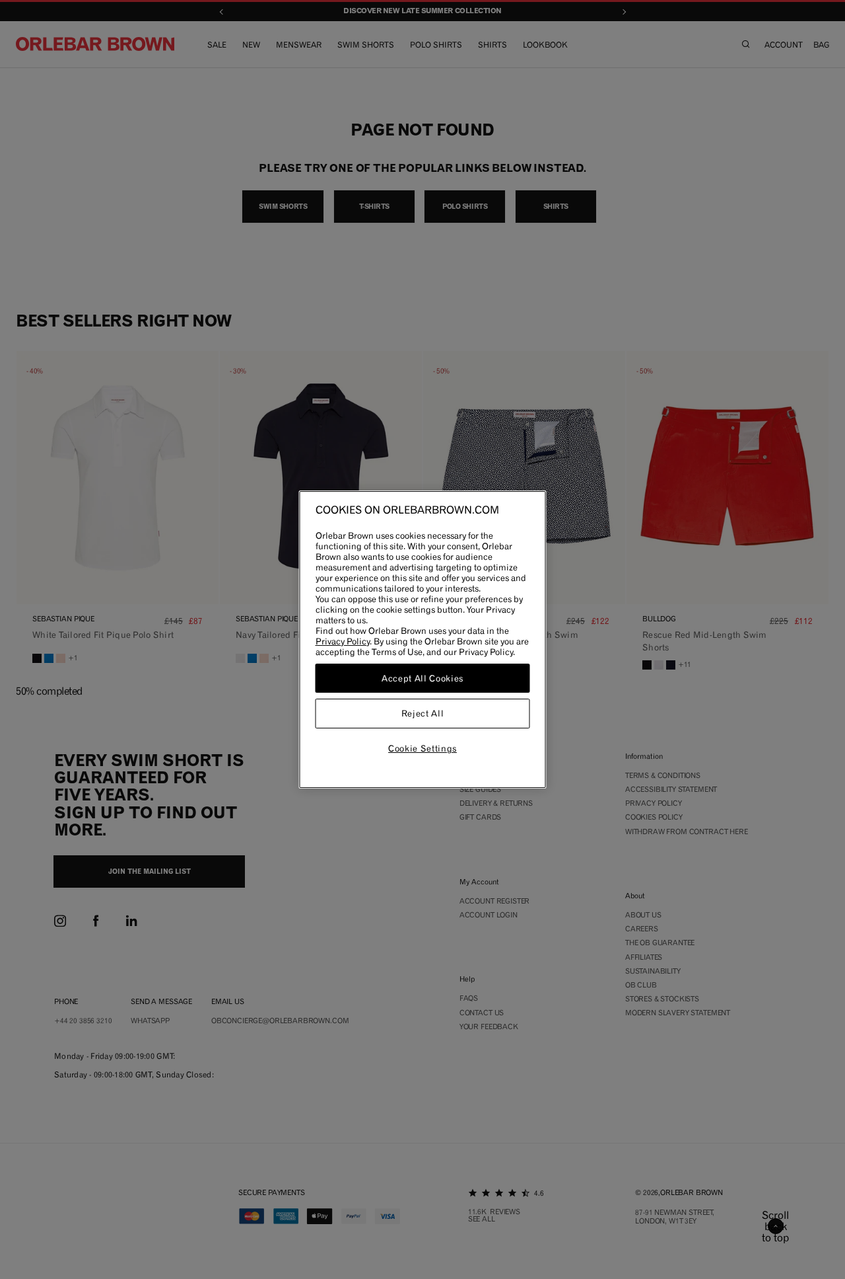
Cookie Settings (422, 748)
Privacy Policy (343, 641)
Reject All (422, 714)
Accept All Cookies (422, 678)
